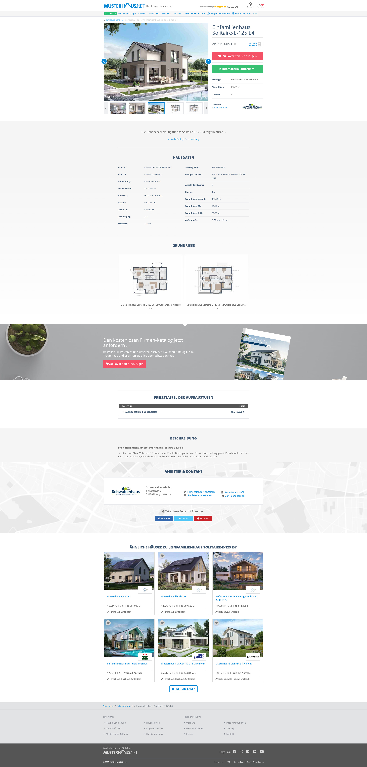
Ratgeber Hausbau (155, 728)
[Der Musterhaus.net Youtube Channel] (262, 752)
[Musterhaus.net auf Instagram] (243, 752)
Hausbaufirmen (113, 728)
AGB (228, 762)
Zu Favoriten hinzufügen (239, 56)
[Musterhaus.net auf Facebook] (236, 752)
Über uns (190, 722)
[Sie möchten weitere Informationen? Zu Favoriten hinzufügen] (156, 62)
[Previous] (104, 61)
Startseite (108, 706)
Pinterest (204, 518)
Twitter (184, 518)
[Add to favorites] (108, 555)
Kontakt (230, 733)
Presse (189, 733)
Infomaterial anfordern (239, 69)
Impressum (218, 762)
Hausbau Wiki (153, 722)
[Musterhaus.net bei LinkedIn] (249, 752)
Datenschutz (239, 762)
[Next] (208, 61)
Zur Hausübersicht (114, 19)
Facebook (165, 518)
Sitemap (230, 728)
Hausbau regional (154, 733)
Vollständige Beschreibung (185, 139)
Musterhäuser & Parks (117, 733)
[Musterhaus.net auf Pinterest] (256, 752)
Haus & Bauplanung (116, 722)
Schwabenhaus (125, 706)
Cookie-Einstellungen (255, 762)
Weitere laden (185, 688)
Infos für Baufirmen (236, 722)
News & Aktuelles (194, 728)
